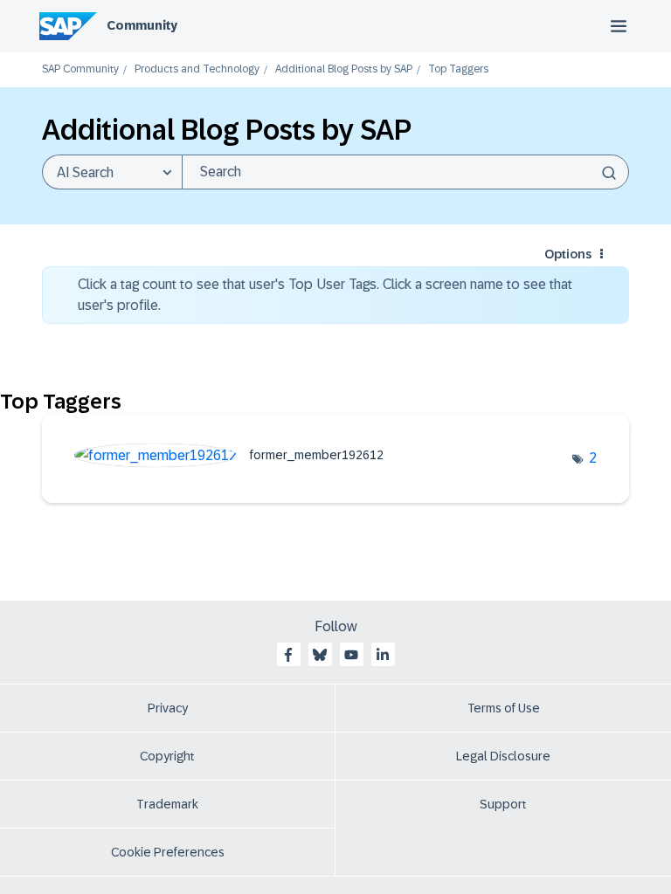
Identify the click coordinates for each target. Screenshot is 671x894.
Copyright (167, 756)
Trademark (167, 804)
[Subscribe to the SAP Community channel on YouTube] (351, 655)
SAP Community (80, 69)
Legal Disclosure (503, 756)
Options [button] (567, 254)
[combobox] (405, 172)
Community (142, 25)
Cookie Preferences (168, 852)
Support (503, 804)
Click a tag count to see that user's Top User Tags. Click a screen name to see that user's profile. (325, 295)
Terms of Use (503, 708)
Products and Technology (197, 69)
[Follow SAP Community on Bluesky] (320, 655)
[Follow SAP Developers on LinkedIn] (383, 655)
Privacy (168, 708)
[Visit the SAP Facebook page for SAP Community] (288, 655)
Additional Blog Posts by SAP (343, 69)
